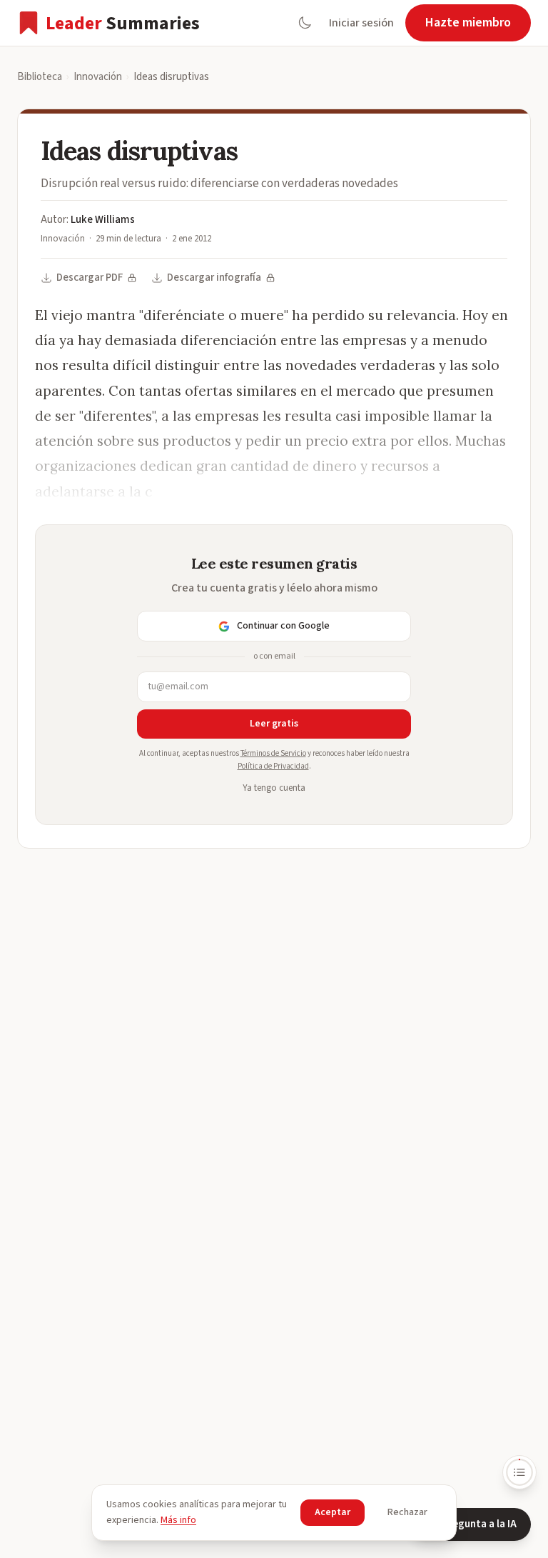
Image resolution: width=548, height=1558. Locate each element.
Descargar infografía (214, 277)
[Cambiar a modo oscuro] (305, 23)
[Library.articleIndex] (519, 1472)
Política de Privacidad (273, 766)
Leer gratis (274, 723)
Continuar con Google (283, 626)
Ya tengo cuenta (274, 788)
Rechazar (407, 1512)
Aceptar (332, 1512)
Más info (178, 1520)
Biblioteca (39, 76)
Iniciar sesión (361, 23)
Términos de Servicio (273, 753)
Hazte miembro (468, 22)
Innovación (97, 76)
